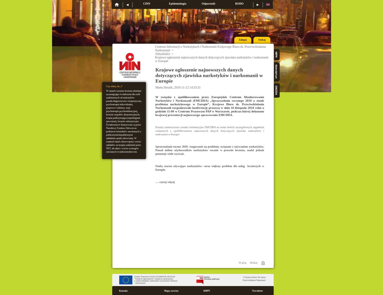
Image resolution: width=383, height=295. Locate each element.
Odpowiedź (208, 3)
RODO (239, 3)
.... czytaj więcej (165, 182)
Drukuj (254, 262)
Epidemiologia (177, 3)
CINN (146, 3)
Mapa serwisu (171, 290)
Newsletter (257, 290)
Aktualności (162, 53)
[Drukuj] (263, 263)
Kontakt (123, 290)
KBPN (206, 290)
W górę (243, 262)
